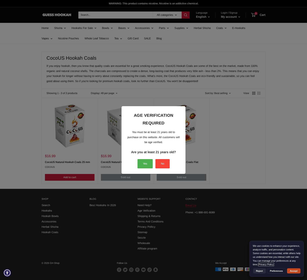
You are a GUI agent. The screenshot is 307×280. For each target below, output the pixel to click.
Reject (259, 271)
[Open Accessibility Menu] (7, 273)
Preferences (276, 271)
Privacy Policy (266, 264)
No (162, 163)
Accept (294, 271)
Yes (145, 163)
